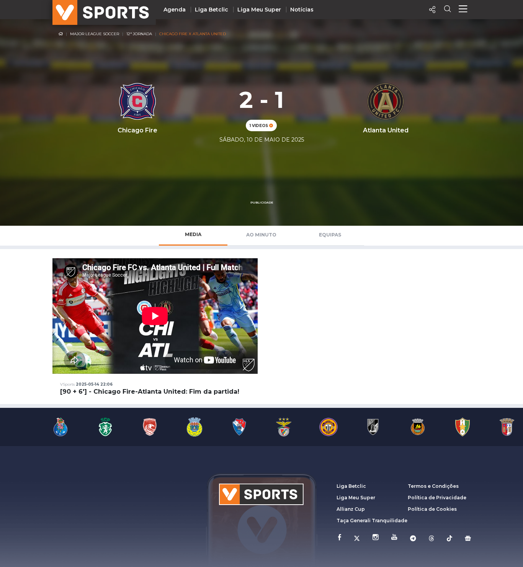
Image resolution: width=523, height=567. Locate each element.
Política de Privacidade (437, 497)
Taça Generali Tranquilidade (372, 520)
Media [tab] (193, 234)
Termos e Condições (433, 486)
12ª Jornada (139, 33)
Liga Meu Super (259, 9)
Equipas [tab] (330, 235)
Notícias (302, 9)
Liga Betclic (211, 9)
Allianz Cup (351, 509)
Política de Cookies (432, 509)
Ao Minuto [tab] (261, 235)
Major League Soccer (94, 33)
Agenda (174, 9)
